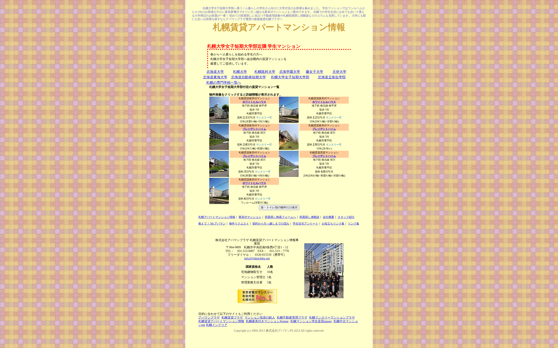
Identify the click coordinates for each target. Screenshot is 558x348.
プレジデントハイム (254, 128)
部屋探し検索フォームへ (280, 217)
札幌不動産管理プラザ (292, 317)
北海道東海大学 (215, 77)
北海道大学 (215, 72)
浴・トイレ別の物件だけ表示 (279, 207)
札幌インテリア (216, 325)
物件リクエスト (239, 223)
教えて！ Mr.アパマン (212, 223)
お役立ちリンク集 (333, 223)
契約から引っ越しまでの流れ (270, 223)
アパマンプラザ (209, 317)
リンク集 (353, 223)
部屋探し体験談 (309, 217)
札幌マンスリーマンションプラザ (332, 317)
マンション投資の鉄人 (260, 317)
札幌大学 (240, 72)
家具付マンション (250, 217)
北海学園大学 (289, 72)
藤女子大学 (314, 72)
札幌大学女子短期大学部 (290, 77)
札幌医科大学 (264, 72)
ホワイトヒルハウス (254, 101)
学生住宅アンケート (305, 223)
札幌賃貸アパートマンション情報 (279, 27)
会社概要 (328, 217)
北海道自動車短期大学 (248, 77)
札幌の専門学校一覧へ (223, 82)
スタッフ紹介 (346, 217)
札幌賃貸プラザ (232, 317)
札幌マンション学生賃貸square (311, 321)
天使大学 (339, 72)
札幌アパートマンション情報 (216, 217)
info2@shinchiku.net (257, 258)
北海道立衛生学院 (332, 77)
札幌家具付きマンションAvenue (267, 321)
